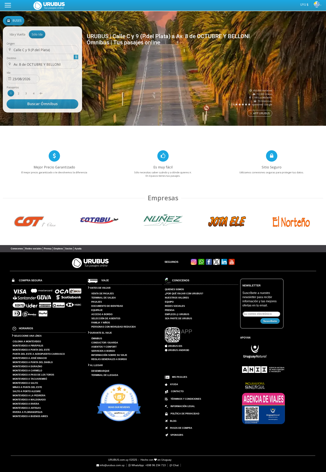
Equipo (169, 302)
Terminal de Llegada (104, 375)
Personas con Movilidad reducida (113, 326)
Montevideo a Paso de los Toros (33, 374)
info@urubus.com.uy (112, 465)
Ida (8, 72)
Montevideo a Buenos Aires (30, 416)
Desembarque (100, 371)
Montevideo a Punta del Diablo (33, 362)
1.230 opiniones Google (250, 104)
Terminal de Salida (103, 297)
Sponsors (175, 435)
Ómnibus (96, 338)
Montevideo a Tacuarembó (30, 379)
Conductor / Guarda (104, 342)
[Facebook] (209, 263)
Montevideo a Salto (25, 383)
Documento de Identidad (107, 306)
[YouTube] (232, 263)
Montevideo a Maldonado (29, 399)
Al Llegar (96, 365)
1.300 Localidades (261, 97)
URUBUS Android (178, 350)
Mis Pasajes (179, 377)
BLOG (172, 421)
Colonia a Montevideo (27, 341)
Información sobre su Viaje (109, 355)
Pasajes (96, 302)
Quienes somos (174, 289)
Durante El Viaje (100, 333)
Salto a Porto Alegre (27, 391)
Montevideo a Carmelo (27, 370)
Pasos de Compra (180, 428)
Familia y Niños (100, 322)
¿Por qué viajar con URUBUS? (184, 293)
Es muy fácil (163, 167)
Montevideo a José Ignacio (30, 358)
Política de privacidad (185, 413)
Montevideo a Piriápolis (28, 345)
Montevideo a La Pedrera (29, 395)
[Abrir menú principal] (9, 5)
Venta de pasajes (102, 293)
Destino (11, 58)
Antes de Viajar (100, 288)
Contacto (177, 391)
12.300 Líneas (264, 94)
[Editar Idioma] (317, 6)
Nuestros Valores (177, 297)
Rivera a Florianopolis (27, 412)
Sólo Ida (37, 34)
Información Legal (183, 406)
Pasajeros (13, 87)
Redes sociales (33, 248)
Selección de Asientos (105, 318)
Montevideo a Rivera (26, 404)
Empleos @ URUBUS (177, 314)
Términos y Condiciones (186, 399)
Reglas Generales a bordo (109, 359)
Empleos (58, 248)
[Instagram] (194, 263)
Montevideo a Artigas (27, 408)
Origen (11, 43)
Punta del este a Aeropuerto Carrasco (39, 354)
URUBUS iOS (174, 346)
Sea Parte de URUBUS (178, 318)
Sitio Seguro (271, 167)
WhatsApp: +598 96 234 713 (148, 465)
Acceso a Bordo (101, 314)
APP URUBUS (261, 113)
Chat (175, 465)
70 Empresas (264, 101)
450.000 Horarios (262, 90)
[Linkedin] (224, 263)
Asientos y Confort (104, 347)
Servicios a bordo (103, 351)
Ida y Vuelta (17, 34)
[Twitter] (216, 262)
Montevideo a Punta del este (31, 350)
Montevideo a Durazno (27, 366)
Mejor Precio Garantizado (54, 167)
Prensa (48, 248)
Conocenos (17, 248)
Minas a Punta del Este (27, 387)
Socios (68, 248)
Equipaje (97, 310)
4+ (41, 93)
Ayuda (78, 248)
